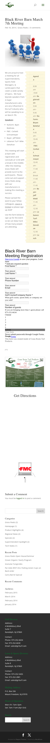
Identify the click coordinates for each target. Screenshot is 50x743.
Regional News (11, 534)
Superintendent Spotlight (16, 542)
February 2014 (11, 600)
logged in (20, 498)
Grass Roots (23, 27)
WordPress (38, 739)
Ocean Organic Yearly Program (18, 560)
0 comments (35, 27)
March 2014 (10, 596)
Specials (8, 538)
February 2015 (11, 592)
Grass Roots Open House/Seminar (19, 556)
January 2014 (10, 604)
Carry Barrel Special (13, 575)
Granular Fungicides (13, 564)
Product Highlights (13, 530)
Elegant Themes (21, 739)
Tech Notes (10, 546)
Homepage (9, 526)
